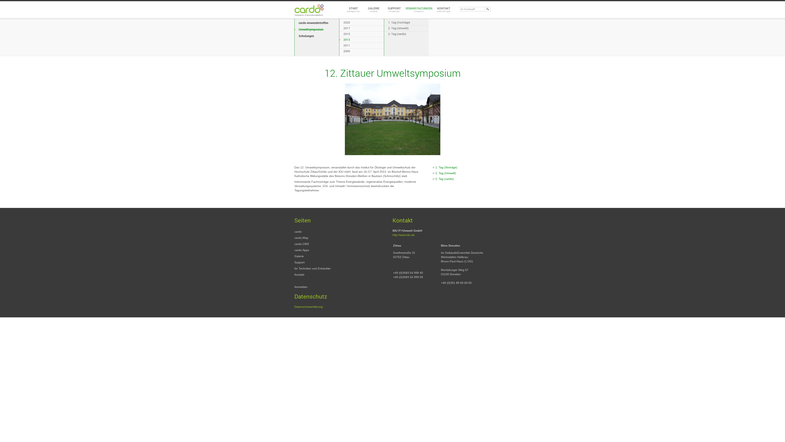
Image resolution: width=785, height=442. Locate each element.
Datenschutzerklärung (308, 306)
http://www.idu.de (403, 235)
